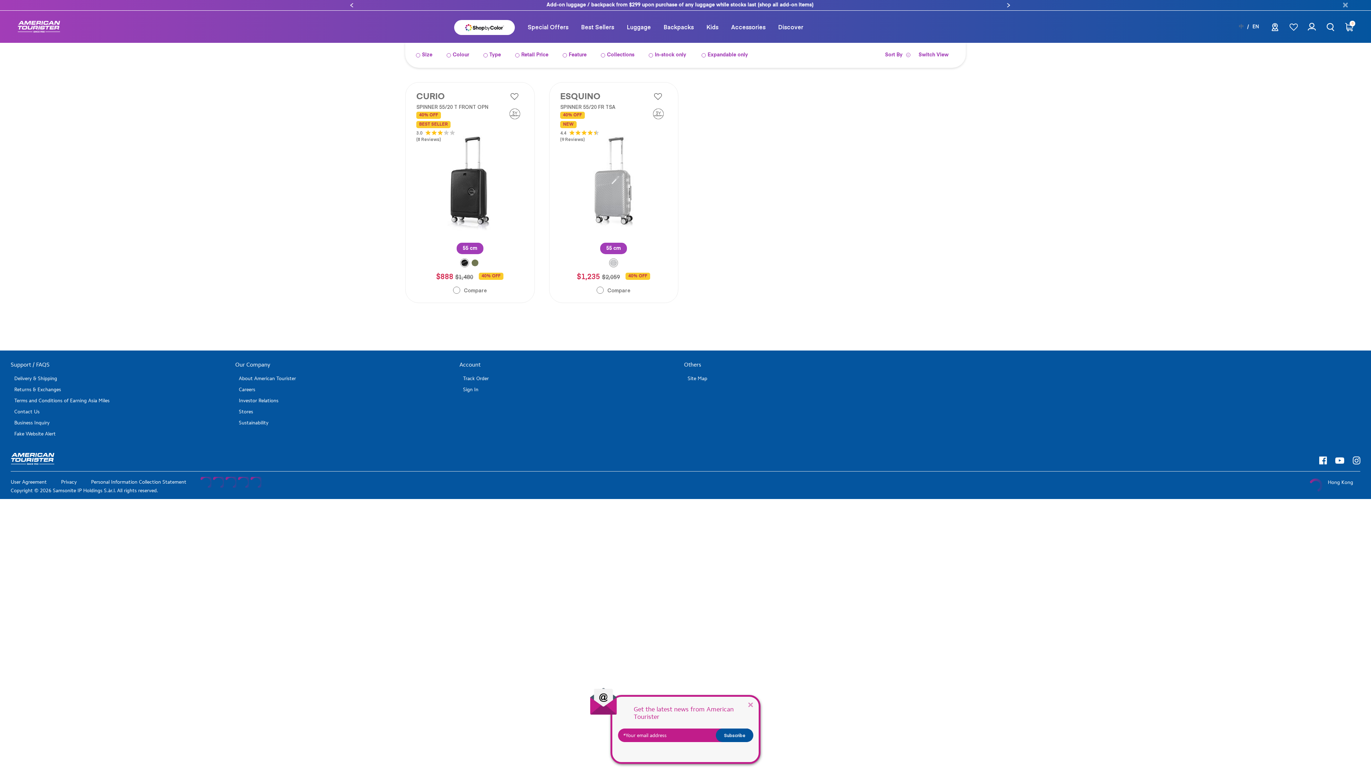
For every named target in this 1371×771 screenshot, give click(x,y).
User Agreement (29, 482)
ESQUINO (580, 96)
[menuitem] (548, 27)
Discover (790, 27)
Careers (247, 390)
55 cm (470, 248)
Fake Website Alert (35, 434)
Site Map (697, 379)
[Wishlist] (1293, 27)
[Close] (750, 704)
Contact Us (27, 412)
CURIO (430, 96)
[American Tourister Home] (38, 27)
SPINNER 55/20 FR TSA (588, 107)
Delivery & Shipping (35, 379)
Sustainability (253, 423)
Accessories (748, 27)
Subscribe (734, 735)
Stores (246, 412)
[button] (351, 5)
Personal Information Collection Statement (138, 482)
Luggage (639, 27)
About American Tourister (267, 379)
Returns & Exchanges (37, 390)
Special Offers (548, 27)
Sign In (470, 390)
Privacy (69, 482)
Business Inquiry (32, 423)
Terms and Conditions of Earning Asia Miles (62, 401)
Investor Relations (258, 401)
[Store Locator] (1275, 29)
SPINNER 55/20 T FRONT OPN (452, 107)
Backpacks (679, 27)
